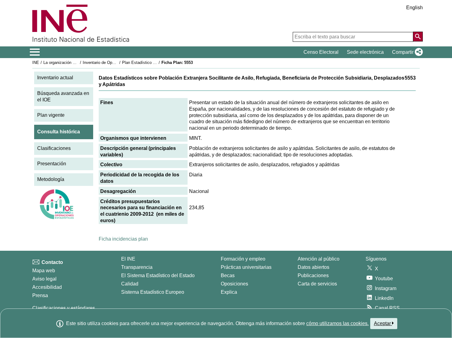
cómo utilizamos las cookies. (337, 323)
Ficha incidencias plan (123, 239)
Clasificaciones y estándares (63, 308)
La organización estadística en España (78, 62)
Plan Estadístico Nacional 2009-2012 (155, 62)
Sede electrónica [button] (365, 52)
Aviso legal (44, 278)
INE (35, 62)
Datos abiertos (313, 267)
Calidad (129, 283)
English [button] (414, 7)
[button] (406, 52)
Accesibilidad (47, 287)
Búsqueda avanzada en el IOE (63, 96)
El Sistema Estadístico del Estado (158, 275)
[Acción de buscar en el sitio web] (418, 36)
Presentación (51, 163)
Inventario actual (55, 77)
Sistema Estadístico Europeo (152, 292)
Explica (229, 292)
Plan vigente (51, 115)
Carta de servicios (317, 283)
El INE (128, 258)
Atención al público (318, 258)
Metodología (50, 179)
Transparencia (137, 267)
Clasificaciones (54, 148)
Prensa (40, 295)
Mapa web (43, 270)
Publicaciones (313, 275)
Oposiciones (234, 283)
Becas (228, 275)
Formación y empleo (243, 258)
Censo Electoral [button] (321, 52)
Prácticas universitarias (246, 267)
